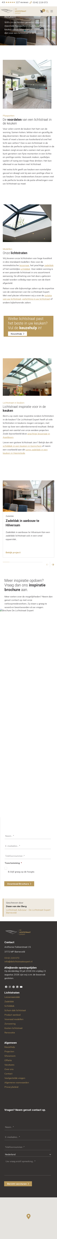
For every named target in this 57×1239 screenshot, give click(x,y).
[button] (47, 564)
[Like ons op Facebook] (6, 987)
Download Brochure (18, 883)
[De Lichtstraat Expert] (14, 11)
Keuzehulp (16, 333)
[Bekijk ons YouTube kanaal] (21, 987)
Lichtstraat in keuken (13, 402)
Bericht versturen (17, 1183)
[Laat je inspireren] (14, 987)
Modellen (7, 249)
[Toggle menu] (52, 11)
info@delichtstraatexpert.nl (18, 961)
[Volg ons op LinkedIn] (17, 987)
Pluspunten (8, 115)
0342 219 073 (40, 2)
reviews (24, 2)
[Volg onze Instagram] (10, 987)
